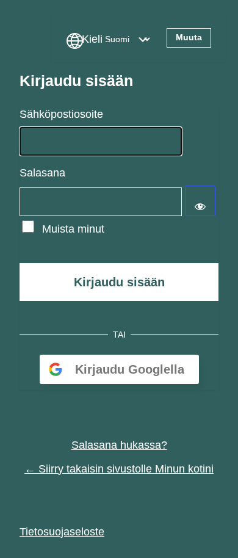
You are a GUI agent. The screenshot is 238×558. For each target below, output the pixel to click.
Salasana (42, 173)
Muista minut (73, 229)
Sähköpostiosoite (61, 114)
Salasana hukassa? (119, 445)
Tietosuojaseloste (62, 532)
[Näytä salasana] (200, 201)
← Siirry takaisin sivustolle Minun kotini (119, 469)
